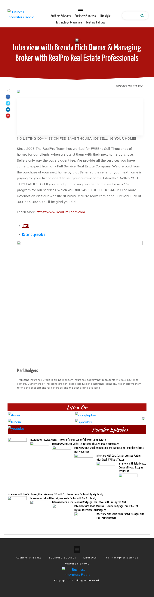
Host (25, 226)
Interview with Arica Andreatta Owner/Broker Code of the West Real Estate (68, 439)
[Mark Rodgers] (80, 303)
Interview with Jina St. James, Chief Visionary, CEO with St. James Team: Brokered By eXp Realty (55, 494)
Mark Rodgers (27, 370)
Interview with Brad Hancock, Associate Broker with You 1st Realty (63, 498)
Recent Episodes (33, 235)
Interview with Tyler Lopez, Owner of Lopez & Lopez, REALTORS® (132, 467)
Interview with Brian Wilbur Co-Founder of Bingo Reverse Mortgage (85, 444)
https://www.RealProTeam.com (60, 212)
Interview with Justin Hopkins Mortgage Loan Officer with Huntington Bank (89, 502)
